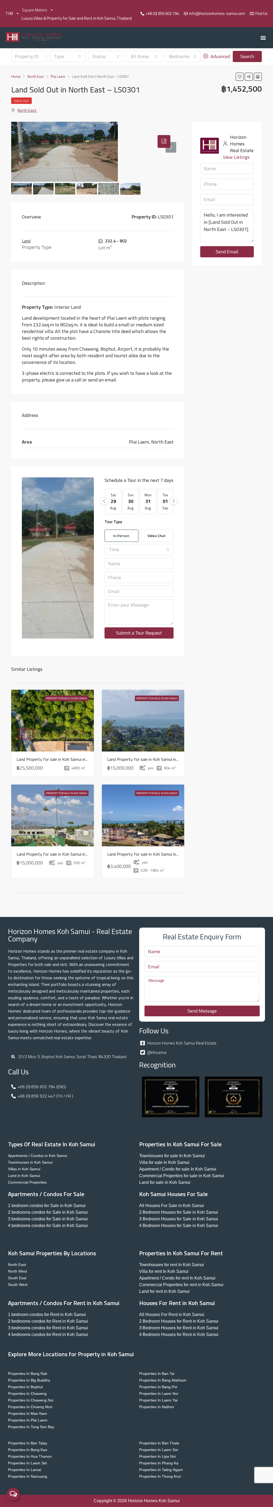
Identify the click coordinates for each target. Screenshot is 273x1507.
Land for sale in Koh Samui (164, 1182)
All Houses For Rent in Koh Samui (171, 1314)
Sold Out (21, 100)
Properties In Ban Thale (159, 1443)
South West (17, 1284)
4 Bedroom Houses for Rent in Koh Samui (178, 1334)
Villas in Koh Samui (24, 1169)
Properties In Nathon (156, 1407)
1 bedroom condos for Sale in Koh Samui (47, 1205)
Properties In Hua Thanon (30, 1456)
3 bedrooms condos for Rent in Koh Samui (48, 1328)
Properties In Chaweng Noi (30, 1400)
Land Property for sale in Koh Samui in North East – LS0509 (71, 759)
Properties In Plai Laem (27, 1420)
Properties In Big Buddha (29, 1380)
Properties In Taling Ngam (161, 1470)
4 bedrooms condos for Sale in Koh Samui (48, 1225)
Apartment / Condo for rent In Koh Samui (177, 1278)
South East (17, 1278)
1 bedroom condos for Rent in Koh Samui (47, 1314)
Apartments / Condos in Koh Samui (37, 1155)
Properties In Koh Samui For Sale (180, 1144)
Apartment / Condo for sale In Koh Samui (177, 1169)
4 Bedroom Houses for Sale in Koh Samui (178, 1225)
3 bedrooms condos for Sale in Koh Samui (48, 1219)
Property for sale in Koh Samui (66, 698)
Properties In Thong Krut (160, 1476)
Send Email (227, 251)
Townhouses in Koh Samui (30, 1162)
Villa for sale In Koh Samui (164, 1162)
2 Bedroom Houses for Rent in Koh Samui (178, 1321)
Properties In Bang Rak (27, 1373)
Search (247, 56)
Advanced (219, 56)
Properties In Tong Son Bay (31, 1427)
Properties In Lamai (24, 1470)
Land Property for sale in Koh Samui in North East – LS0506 (71, 854)
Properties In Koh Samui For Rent (181, 1253)
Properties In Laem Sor (158, 1450)
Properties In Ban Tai (156, 1373)
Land (26, 241)
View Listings (236, 157)
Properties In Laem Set (27, 1463)
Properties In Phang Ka (158, 1463)
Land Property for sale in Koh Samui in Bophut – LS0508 (158, 759)
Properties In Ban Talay (27, 1443)
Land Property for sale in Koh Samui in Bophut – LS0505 (158, 854)
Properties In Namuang (27, 1476)
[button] (263, 37)
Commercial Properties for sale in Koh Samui (181, 1175)
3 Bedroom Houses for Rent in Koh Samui (178, 1328)
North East (27, 110)
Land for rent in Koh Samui (164, 1291)
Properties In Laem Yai (158, 1400)
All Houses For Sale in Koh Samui (171, 1205)
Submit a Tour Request (139, 632)
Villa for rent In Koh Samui (163, 1271)
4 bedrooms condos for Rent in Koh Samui (48, 1334)
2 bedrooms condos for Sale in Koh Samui (48, 1212)
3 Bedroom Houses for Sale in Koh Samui (178, 1219)
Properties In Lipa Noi (157, 1456)
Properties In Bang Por (158, 1387)
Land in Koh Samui (24, 1175)
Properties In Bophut (25, 1387)
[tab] (164, 141)
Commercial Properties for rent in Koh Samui (181, 1284)
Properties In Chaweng (27, 1393)
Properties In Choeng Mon (30, 1407)
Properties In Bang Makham (162, 1380)
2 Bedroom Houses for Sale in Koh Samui (178, 1212)
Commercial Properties (27, 1182)
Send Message (202, 1010)
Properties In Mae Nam (27, 1413)
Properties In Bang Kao (27, 1450)
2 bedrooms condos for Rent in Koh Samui (48, 1321)
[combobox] (67, 56)
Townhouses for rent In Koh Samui (171, 1264)
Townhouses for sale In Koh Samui (172, 1155)
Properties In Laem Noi (158, 1393)
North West (17, 1271)
